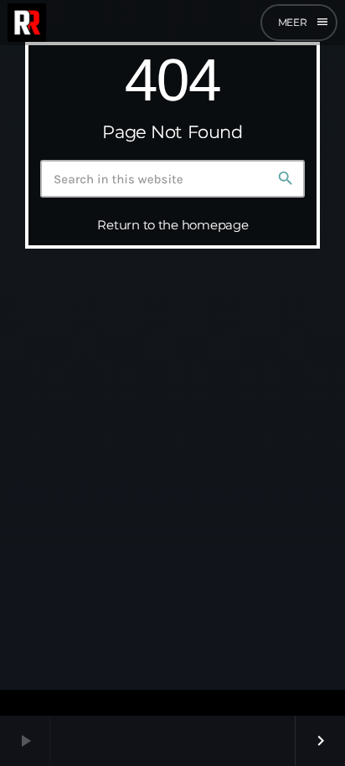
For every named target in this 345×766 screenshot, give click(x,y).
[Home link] (27, 22)
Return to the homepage (172, 225)
